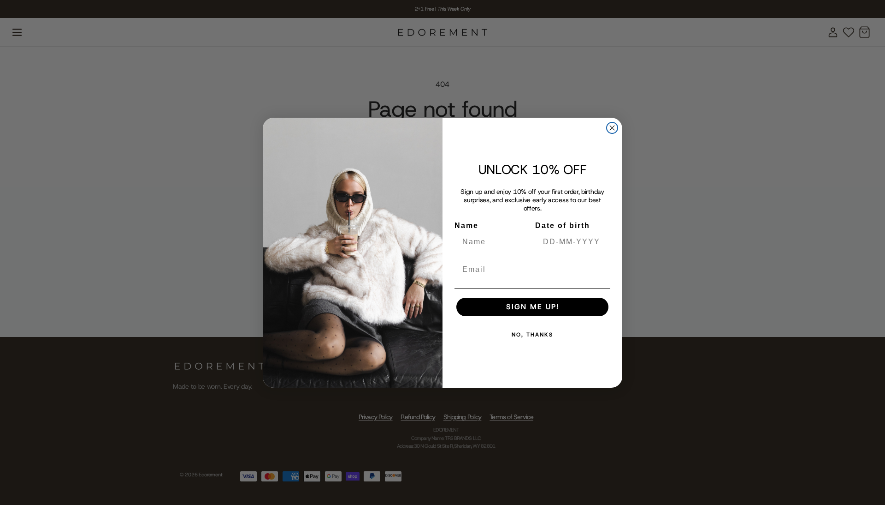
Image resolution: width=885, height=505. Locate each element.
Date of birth (562, 225)
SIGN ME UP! (532, 307)
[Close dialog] (612, 127)
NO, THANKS (532, 334)
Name (466, 225)
